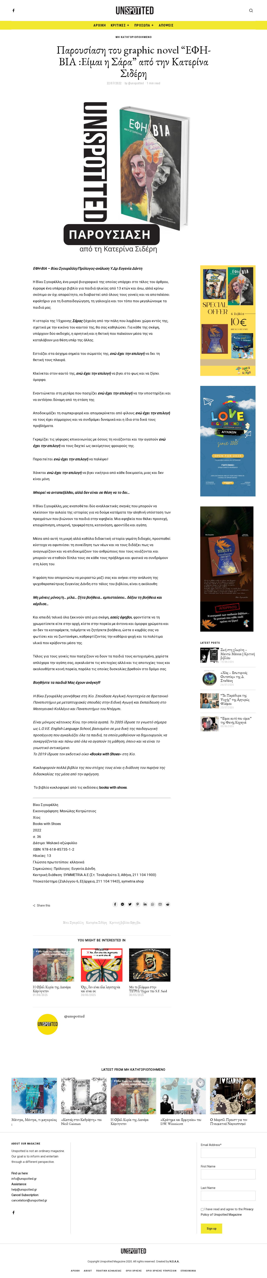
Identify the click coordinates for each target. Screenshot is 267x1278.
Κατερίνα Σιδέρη (96, 922)
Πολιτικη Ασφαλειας (109, 1270)
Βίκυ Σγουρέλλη (45, 805)
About (88, 1270)
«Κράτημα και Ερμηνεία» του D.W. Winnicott (180, 1121)
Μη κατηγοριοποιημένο (134, 37)
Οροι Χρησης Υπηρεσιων (161, 1270)
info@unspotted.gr (24, 1179)
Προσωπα (142, 25)
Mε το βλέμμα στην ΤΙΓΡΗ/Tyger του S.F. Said (148, 989)
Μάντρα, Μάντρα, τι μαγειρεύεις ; (34, 1121)
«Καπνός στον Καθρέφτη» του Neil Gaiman (81, 1121)
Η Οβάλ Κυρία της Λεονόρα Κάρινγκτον (52, 989)
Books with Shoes (47, 824)
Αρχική (99, 25)
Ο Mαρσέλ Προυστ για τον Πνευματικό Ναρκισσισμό (228, 1121)
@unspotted (74, 1016)
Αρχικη (75, 1270)
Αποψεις (166, 25)
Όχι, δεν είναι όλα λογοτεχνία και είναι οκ (100, 989)
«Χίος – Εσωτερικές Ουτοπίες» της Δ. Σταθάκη (233, 676)
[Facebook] (13, 10)
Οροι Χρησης (134, 1270)
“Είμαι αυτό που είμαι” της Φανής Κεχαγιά (236, 720)
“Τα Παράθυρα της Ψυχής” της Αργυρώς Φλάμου (234, 699)
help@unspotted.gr (24, 1189)
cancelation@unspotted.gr (29, 1200)
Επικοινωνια (188, 1270)
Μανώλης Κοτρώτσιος (78, 811)
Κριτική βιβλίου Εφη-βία (125, 922)
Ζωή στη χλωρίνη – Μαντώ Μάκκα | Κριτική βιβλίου (237, 653)
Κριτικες (118, 25)
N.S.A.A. (174, 1261)
